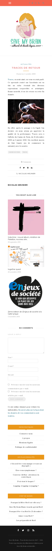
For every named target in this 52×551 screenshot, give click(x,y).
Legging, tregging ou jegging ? (26, 486)
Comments (26, 162)
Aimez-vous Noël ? (26, 516)
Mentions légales (26, 442)
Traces (10, 79)
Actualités (26, 64)
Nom (10, 357)
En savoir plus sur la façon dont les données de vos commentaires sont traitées (26, 413)
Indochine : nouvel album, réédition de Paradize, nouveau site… (24, 238)
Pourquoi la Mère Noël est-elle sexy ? (26, 502)
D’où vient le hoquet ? (26, 481)
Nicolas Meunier (27, 174)
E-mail (11, 366)
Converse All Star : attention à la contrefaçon (26, 476)
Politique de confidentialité (26, 447)
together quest (14, 269)
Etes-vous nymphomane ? (26, 470)
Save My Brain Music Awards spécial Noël (26, 507)
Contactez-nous (26, 434)
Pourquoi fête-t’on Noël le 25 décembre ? (26, 511)
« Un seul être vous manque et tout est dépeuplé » (26, 465)
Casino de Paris (14, 152)
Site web (11, 375)
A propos (26, 438)
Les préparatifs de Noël (26, 520)
